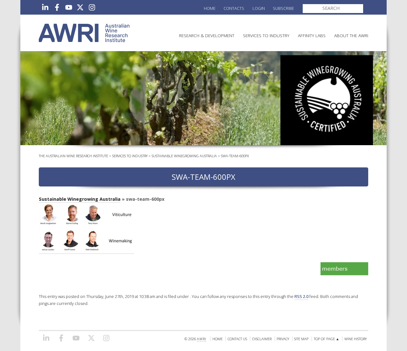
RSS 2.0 (301, 296)
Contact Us (237, 338)
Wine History (355, 338)
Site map (301, 338)
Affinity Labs (312, 35)
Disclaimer (262, 338)
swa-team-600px (235, 155)
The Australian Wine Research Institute (73, 155)
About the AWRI (351, 35)
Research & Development (206, 35)
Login (258, 8)
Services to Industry (266, 35)
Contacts (234, 8)
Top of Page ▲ (326, 338)
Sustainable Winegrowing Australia (184, 155)
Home (210, 8)
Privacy (283, 338)
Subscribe (283, 8)
